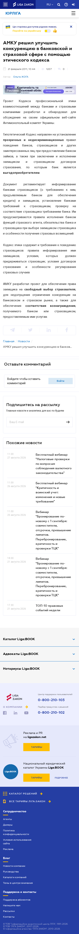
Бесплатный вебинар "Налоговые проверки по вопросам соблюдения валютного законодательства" (54, 463)
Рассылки (9, 911)
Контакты (9, 916)
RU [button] (49, 4)
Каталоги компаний (14, 877)
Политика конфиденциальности (16, 832)
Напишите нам (11, 905)
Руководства (11, 871)
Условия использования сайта (17, 841)
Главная (8, 341)
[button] (5, 4)
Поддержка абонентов (16, 899)
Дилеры (8, 824)
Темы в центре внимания (18, 883)
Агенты (7, 819)
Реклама (8, 849)
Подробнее (61, 778)
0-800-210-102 (51, 712)
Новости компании (14, 866)
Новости (24, 341)
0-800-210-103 (51, 700)
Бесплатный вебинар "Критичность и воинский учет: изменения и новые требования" (52, 492)
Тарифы (36, 747)
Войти (60, 381)
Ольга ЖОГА (20, 76)
